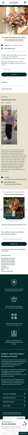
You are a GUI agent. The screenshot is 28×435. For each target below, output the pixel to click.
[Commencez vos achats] (25, 3)
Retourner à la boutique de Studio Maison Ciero (14, 224)
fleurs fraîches (5, 267)
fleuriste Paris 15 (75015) (8, 258)
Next (25, 21)
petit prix (3, 266)
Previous (3, 21)
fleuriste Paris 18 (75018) (8, 261)
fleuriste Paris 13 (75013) (8, 264)
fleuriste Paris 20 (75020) (8, 259)
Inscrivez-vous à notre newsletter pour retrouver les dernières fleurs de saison (12, 413)
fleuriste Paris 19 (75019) (8, 263)
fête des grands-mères (7, 271)
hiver (2, 269)
